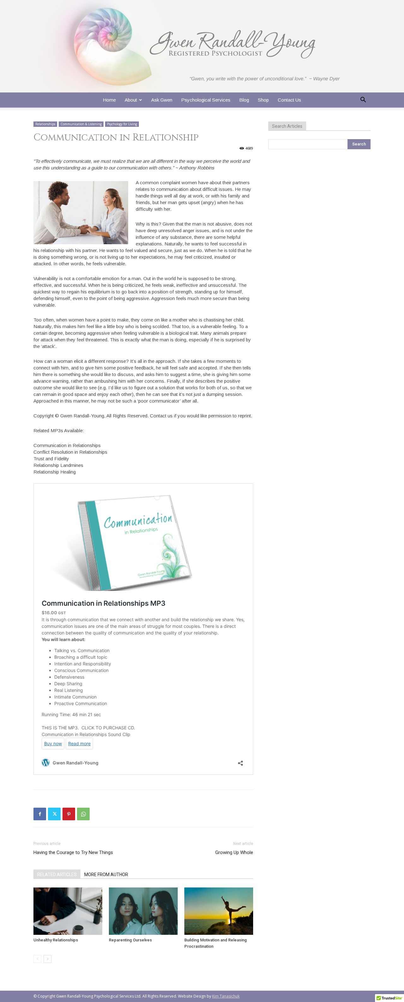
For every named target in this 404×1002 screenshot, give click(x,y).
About (131, 100)
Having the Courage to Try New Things (73, 852)
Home (109, 100)
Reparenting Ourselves (130, 940)
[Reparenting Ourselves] (143, 911)
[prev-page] (37, 959)
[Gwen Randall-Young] (202, 46)
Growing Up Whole (234, 852)
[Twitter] (54, 814)
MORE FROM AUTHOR (106, 874)
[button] (363, 100)
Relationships (45, 124)
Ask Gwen (161, 100)
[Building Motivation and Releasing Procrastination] (218, 911)
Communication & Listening (81, 124)
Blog (244, 100)
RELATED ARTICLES (57, 874)
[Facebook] (39, 814)
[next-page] (47, 959)
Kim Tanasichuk (226, 996)
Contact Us (289, 100)
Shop (263, 100)
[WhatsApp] (83, 814)
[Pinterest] (68, 814)
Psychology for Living (122, 124)
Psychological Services (205, 100)
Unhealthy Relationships (55, 940)
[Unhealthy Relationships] (67, 911)
